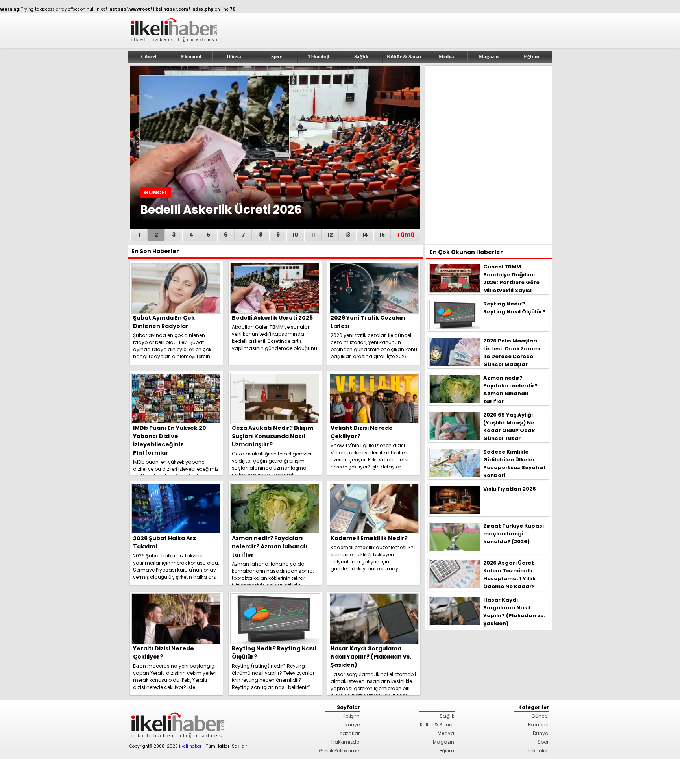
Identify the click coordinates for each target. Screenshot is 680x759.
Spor (276, 56)
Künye (352, 724)
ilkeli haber (190, 746)
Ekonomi (191, 56)
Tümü (405, 235)
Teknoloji (318, 56)
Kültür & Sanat (404, 56)
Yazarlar (350, 733)
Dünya (234, 56)
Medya (446, 56)
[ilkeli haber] (175, 45)
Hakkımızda (345, 742)
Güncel (149, 56)
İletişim (351, 716)
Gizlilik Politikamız (339, 750)
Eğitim (531, 56)
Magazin (489, 56)
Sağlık (361, 56)
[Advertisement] (489, 154)
